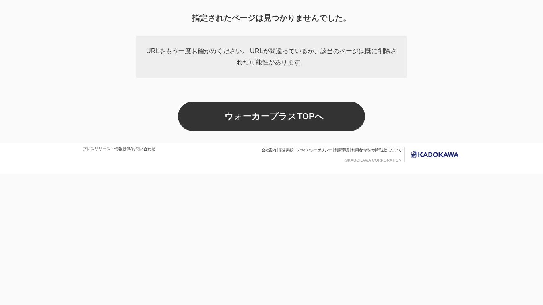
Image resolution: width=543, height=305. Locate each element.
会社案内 (269, 150)
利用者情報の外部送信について (376, 150)
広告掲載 (286, 150)
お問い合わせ (143, 149)
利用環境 (341, 150)
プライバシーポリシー (314, 150)
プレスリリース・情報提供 (106, 149)
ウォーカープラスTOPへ (274, 116)
